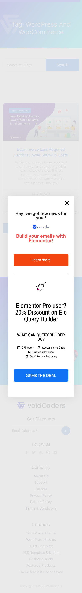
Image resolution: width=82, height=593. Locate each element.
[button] (67, 202)
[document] (41, 296)
